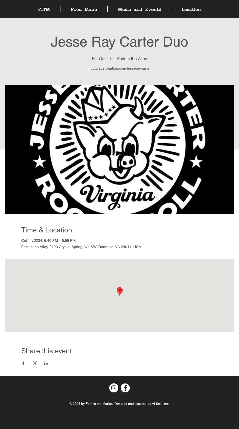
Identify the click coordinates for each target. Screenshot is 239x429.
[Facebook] (125, 387)
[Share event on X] (35, 363)
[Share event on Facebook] (23, 363)
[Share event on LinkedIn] (46, 363)
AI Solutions (160, 403)
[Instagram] (113, 387)
